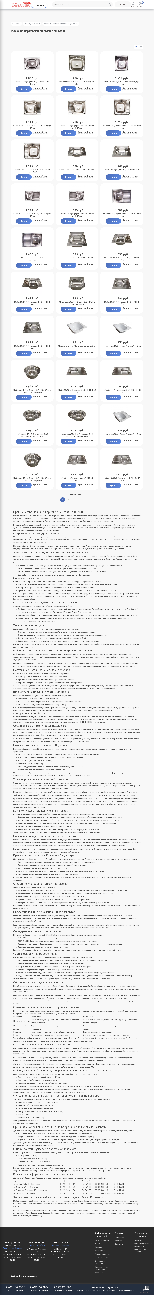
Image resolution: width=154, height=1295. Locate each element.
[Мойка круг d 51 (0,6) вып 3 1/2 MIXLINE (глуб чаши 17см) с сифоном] (32, 460)
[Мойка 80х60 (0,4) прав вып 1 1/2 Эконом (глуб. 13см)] (32, 239)
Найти (123, 4)
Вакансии (118, 1240)
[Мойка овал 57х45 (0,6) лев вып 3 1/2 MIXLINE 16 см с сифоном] (32, 416)
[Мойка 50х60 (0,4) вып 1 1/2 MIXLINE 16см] (77, 239)
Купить (23, 89)
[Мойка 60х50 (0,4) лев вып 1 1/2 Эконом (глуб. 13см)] (32, 107)
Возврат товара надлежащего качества (101, 1270)
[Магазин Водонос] (21, 4)
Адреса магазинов (102, 1254)
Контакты (119, 1244)
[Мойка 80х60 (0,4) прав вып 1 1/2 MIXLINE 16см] (121, 460)
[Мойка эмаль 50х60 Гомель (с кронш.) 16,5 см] (121, 416)
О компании (119, 1237)
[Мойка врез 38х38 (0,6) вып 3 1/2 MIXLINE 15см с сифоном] (77, 284)
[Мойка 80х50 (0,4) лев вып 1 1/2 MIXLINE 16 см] (77, 372)
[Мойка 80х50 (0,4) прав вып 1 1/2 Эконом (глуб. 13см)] (77, 195)
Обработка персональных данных (140, 1249)
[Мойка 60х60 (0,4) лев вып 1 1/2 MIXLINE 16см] (121, 284)
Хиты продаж (100, 1250)
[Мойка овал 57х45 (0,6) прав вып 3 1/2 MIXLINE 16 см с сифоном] (77, 416)
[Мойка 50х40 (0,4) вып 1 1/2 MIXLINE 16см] (77, 151)
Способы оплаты (102, 1257)
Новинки (98, 1247)
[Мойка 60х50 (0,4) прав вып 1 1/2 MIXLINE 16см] (32, 284)
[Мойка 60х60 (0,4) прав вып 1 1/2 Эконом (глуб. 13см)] (32, 151)
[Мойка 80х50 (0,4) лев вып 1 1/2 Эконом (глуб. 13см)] (32, 195)
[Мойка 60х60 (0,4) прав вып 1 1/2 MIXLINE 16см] (32, 328)
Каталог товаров (102, 1240)
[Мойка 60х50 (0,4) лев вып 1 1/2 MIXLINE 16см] (121, 239)
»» (91, 500)
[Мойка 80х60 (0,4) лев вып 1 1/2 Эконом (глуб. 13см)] (121, 195)
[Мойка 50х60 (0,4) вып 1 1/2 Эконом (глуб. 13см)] (121, 63)
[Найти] (109, 4)
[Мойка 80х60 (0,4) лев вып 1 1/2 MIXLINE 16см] (77, 460)
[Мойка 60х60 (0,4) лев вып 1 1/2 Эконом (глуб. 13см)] (121, 107)
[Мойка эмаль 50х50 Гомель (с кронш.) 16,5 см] (121, 328)
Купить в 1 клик (40, 87)
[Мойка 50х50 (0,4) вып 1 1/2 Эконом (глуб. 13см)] (77, 63)
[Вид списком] (140, 47)
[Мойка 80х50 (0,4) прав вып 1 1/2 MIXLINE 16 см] (121, 372)
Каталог (40, 5)
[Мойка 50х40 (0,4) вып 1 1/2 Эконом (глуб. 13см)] (32, 63)
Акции (97, 1243)
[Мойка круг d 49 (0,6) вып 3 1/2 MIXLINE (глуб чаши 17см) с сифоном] (32, 372)
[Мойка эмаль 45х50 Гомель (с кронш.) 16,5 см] (77, 328)
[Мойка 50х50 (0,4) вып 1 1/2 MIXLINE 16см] (121, 151)
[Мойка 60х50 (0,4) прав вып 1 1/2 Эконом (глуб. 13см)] (77, 107)
